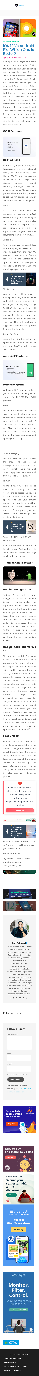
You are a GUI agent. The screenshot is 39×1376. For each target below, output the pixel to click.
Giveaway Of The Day (13, 1370)
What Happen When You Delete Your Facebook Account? (22, 895)
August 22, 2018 (16, 57)
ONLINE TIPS (25, 892)
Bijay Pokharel (7, 57)
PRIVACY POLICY (10, 1362)
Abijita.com (25, 1354)
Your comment (13, 1034)
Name (9, 1053)
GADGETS (15, 41)
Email (9, 1064)
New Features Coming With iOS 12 (18, 907)
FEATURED (7, 41)
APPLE (16, 905)
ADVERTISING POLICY (12, 1366)
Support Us (19, 810)
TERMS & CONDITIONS (12, 1358)
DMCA (25, 1366)
